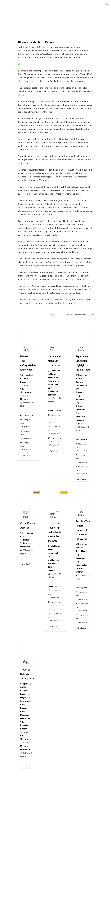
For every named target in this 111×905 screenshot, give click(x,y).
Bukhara (24, 378)
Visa (20, 882)
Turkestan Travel (57, 901)
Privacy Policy (71, 901)
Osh (82, 402)
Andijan (79, 378)
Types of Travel (24, 817)
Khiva (22, 382)
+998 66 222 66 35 (70, 850)
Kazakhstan (27, 533)
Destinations (23, 810)
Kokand (79, 392)
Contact (21, 836)
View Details (26, 455)
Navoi (56, 377)
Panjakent (24, 725)
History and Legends (27, 863)
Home (20, 804)
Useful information (26, 856)
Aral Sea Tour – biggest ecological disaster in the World (83, 530)
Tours (20, 823)
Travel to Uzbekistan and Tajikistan (27, 674)
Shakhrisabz (25, 392)
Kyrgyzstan (25, 536)
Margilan (80, 396)
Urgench (24, 399)
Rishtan (79, 406)
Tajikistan (24, 540)
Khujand (24, 708)
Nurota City (53, 381)
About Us (22, 830)
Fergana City (81, 385)
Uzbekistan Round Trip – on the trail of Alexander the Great (55, 532)
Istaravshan (25, 701)
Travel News (23, 876)
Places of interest (25, 850)
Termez (51, 567)
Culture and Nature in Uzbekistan (54, 361)
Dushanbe (24, 694)
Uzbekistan (27, 375)
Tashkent (24, 396)
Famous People (24, 869)
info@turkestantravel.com (74, 856)
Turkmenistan (26, 543)
